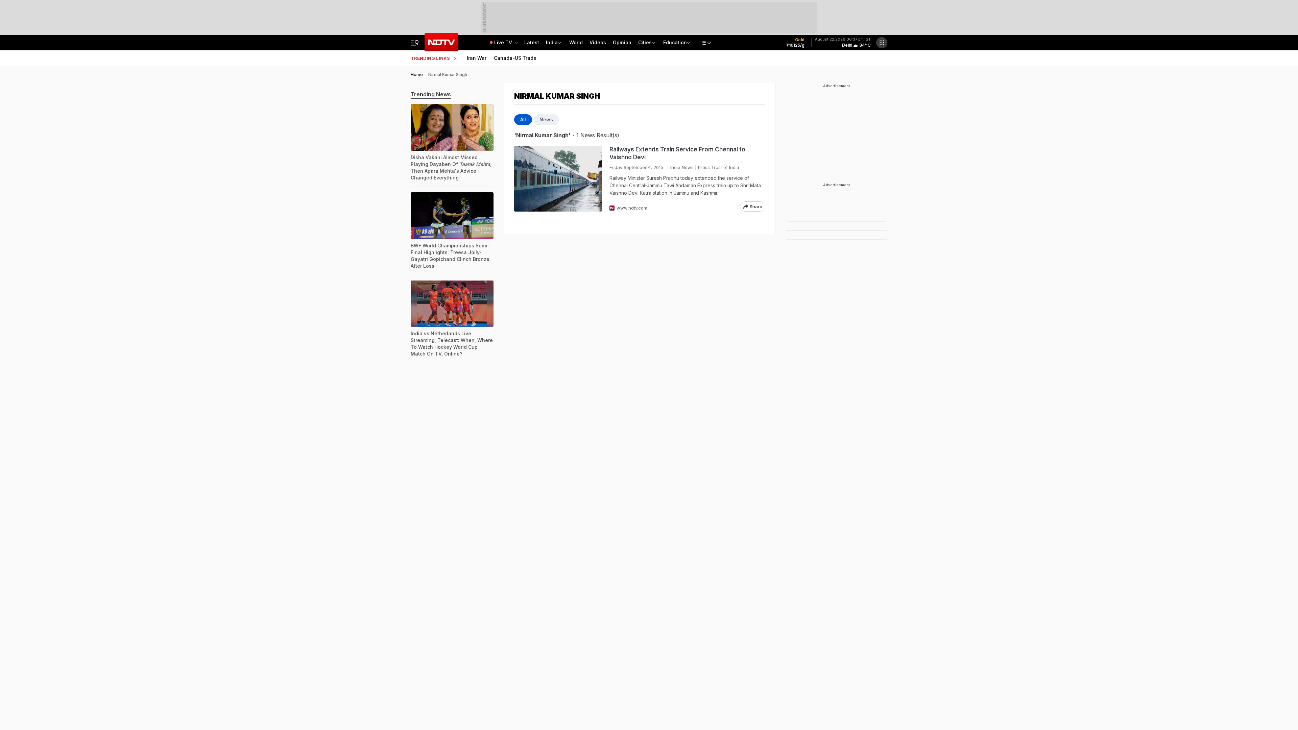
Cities (645, 42)
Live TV (503, 42)
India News (682, 167)
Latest (531, 42)
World (576, 42)
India (552, 42)
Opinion (622, 42)
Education (675, 42)
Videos (598, 42)
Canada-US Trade (515, 58)
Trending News (431, 94)
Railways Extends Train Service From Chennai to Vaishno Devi (677, 153)
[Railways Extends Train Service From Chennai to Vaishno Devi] (558, 179)
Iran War (476, 58)
